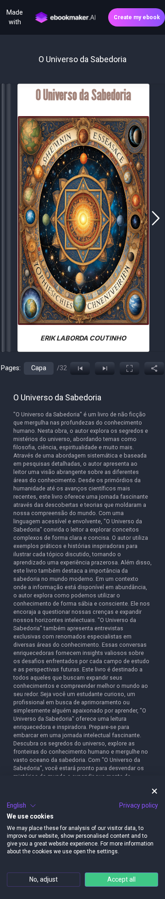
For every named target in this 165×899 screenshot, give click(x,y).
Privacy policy (138, 805)
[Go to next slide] (156, 218)
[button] (21, 805)
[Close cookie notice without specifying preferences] (154, 791)
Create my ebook (137, 17)
